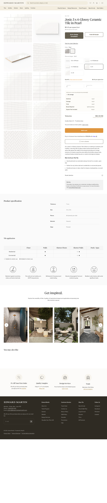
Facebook (97, 409)
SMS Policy (64, 414)
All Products (82, 420)
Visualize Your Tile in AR (48, 420)
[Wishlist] (90, 3)
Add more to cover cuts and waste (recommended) (77, 92)
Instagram (97, 406)
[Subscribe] (31, 421)
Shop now (41, 388)
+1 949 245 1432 (12, 408)
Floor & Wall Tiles (83, 409)
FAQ (62, 423)
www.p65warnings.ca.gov (75, 187)
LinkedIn (97, 414)
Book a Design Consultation (74, 35)
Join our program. (88, 389)
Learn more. (85, 124)
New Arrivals (82, 406)
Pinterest (97, 411)
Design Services (46, 417)
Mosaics (81, 414)
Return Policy (64, 411)
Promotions (64, 420)
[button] (6, 325)
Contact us (64, 409)
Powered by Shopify (19, 430)
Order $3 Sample (94, 34)
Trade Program (45, 409)
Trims (80, 417)
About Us (44, 406)
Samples (63, 417)
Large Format (82, 411)
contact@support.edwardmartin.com (17, 410)
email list (23, 388)
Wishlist (44, 414)
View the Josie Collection (71, 43)
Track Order (64, 406)
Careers (44, 411)
